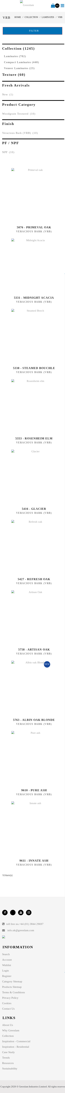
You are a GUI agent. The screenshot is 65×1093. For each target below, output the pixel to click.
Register (6, 976)
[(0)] (53, 6)
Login (5, 970)
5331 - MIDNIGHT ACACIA (34, 297)
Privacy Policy (10, 997)
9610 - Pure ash (34, 790)
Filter (33, 30)
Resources (8, 1063)
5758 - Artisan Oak (34, 649)
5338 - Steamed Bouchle (34, 368)
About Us (7, 1025)
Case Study (8, 1052)
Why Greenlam (10, 1030)
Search (6, 954)
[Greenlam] (27, 5)
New (7, 94)
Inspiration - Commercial (16, 1041)
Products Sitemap (12, 986)
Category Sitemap (12, 981)
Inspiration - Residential (15, 1046)
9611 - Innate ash (34, 860)
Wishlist (6, 965)
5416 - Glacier (34, 508)
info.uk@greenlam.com (20, 930)
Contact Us (8, 1008)
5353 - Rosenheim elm (34, 438)
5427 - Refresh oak (34, 579)
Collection (8, 1035)
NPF (8, 152)
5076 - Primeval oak (34, 227)
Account (7, 959)
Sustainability (9, 1068)
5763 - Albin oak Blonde (34, 719)
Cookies (6, 1003)
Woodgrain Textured (18, 113)
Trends (6, 1057)
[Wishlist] (34, 195)
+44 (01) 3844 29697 (31, 924)
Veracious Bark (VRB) (20, 132)
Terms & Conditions (13, 992)
